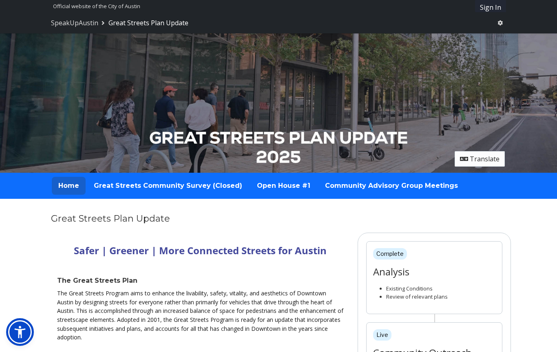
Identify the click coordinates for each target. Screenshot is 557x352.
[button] (20, 332)
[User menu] (500, 22)
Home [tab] (68, 185)
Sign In (490, 7)
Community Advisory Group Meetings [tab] (391, 185)
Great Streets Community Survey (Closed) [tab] (168, 185)
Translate (484, 158)
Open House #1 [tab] (283, 185)
